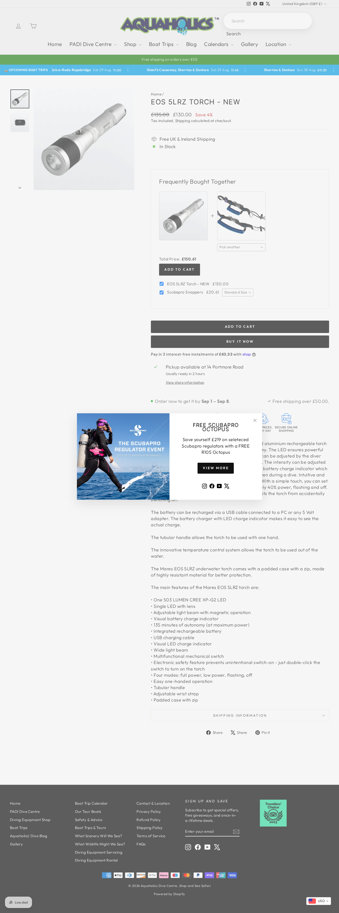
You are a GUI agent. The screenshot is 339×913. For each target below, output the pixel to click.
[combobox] (318, 901)
